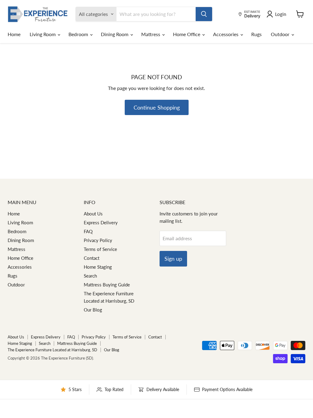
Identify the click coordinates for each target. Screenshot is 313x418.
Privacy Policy (98, 240)
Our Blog (93, 309)
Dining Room (115, 34)
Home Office (187, 34)
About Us (93, 213)
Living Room (43, 34)
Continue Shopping (157, 107)
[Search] (204, 14)
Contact (91, 258)
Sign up (173, 258)
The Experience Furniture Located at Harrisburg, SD (52, 349)
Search (90, 275)
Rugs (256, 34)
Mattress (151, 34)
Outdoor (281, 34)
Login (280, 14)
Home (14, 34)
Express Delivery (101, 222)
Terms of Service (100, 249)
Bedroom (78, 34)
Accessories (226, 34)
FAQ (88, 231)
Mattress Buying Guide (107, 284)
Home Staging (98, 267)
